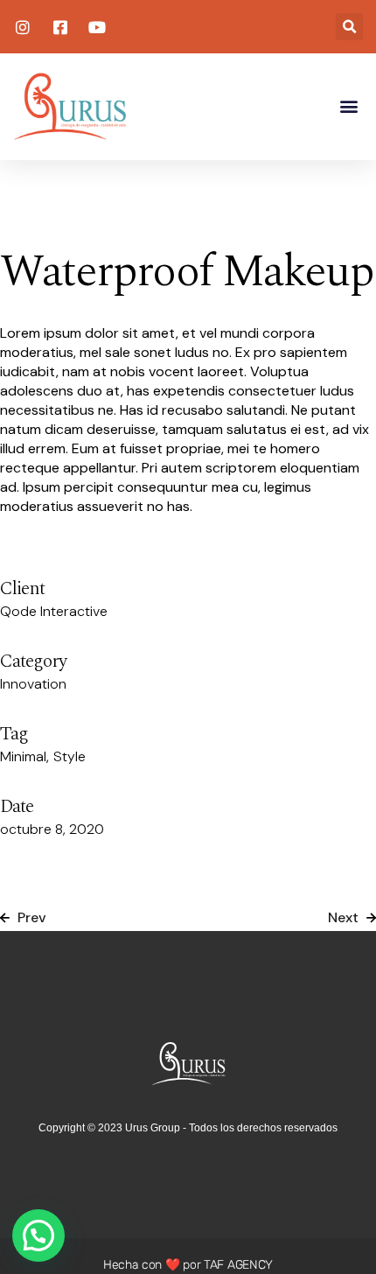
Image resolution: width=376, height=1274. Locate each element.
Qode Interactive (54, 611)
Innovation (33, 684)
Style (69, 756)
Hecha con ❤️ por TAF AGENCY (188, 1264)
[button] (349, 26)
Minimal (23, 756)
